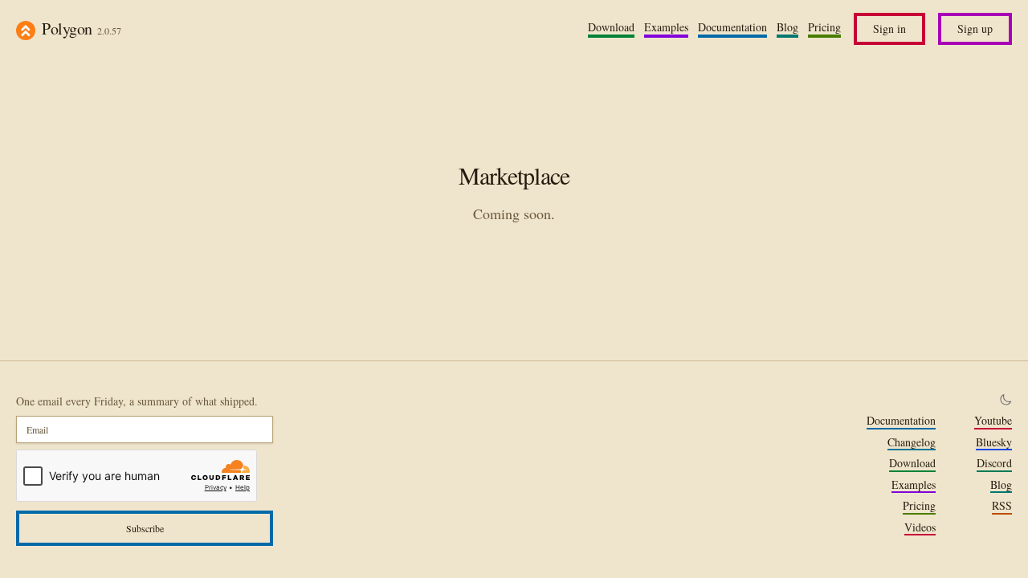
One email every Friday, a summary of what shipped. (137, 401)
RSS (1002, 506)
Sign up (975, 28)
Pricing (824, 27)
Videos (920, 527)
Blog (787, 27)
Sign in (889, 28)
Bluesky (994, 442)
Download (611, 27)
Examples (666, 27)
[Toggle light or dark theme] (1005, 399)
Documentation (732, 27)
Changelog (911, 442)
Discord (994, 463)
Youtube (993, 420)
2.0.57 (109, 30)
